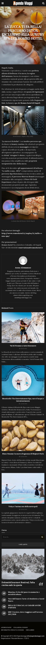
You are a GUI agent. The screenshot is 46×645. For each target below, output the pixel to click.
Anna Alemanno (23, 267)
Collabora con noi (20, 627)
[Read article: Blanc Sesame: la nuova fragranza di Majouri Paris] (23, 435)
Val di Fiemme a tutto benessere (23, 346)
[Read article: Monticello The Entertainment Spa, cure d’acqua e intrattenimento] (23, 380)
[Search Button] (43, 3)
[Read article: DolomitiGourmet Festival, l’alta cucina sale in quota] (23, 564)
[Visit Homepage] (23, 3)
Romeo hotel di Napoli (30, 103)
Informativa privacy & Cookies (12, 630)
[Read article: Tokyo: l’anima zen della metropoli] (23, 488)
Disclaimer (30, 630)
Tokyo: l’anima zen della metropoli (22, 506)
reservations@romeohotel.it (30, 248)
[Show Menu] (3, 3)
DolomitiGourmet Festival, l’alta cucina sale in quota (18, 583)
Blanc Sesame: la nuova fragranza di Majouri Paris (23, 454)
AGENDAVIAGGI (6, 627)
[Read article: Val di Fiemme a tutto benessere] (23, 327)
